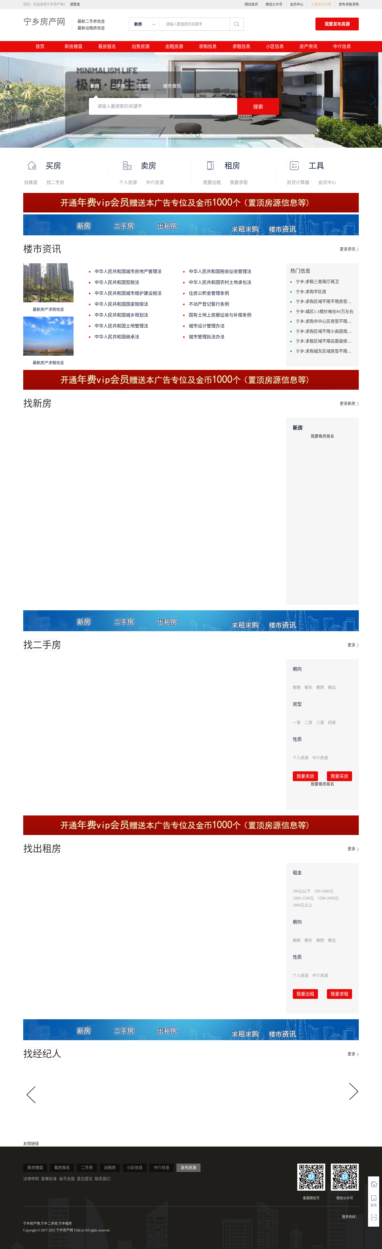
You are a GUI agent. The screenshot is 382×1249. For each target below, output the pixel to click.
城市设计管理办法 (207, 326)
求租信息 (241, 46)
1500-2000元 (328, 898)
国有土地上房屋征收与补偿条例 (220, 315)
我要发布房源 (337, 24)
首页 (40, 46)
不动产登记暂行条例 (209, 304)
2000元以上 (302, 905)
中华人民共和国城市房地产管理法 (128, 271)
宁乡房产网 (44, 21)
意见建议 (85, 1179)
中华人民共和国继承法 (117, 336)
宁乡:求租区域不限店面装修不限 (325, 341)
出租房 (110, 1168)
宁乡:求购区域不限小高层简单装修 (325, 331)
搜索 (258, 107)
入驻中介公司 (321, 4)
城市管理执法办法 (207, 336)
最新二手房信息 (91, 21)
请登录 (75, 4)
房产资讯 (308, 46)
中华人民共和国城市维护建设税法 (128, 293)
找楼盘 (30, 182)
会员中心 (296, 4)
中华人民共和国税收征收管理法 (220, 271)
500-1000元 (323, 891)
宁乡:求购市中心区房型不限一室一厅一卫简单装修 (325, 321)
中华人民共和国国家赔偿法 (121, 304)
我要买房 (339, 776)
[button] (185, 135)
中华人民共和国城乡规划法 (121, 315)
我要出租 (212, 182)
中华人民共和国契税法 (117, 282)
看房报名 (107, 46)
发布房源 (188, 1168)
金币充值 (67, 1179)
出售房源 (141, 46)
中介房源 (155, 182)
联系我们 (102, 1179)
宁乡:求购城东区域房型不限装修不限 (325, 351)
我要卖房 (305, 776)
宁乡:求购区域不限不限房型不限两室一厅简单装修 (325, 301)
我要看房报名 (322, 436)
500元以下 (301, 891)
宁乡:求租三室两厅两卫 (317, 281)
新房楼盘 (73, 46)
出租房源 (174, 46)
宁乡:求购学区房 (311, 291)
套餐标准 (49, 1179)
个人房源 (128, 182)
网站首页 (251, 4)
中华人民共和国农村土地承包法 (220, 282)
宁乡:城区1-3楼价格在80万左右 (324, 311)
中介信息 (342, 46)
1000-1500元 (303, 898)
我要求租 (239, 182)
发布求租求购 (349, 4)
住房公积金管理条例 (209, 293)
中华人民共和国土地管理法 (121, 326)
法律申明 (31, 1179)
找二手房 (55, 182)
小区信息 (275, 46)
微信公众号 (274, 4)
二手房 (87, 1168)
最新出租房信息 (91, 28)
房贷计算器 (298, 182)
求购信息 (208, 46)
